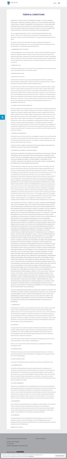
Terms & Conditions (41, 438)
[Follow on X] (2, 117)
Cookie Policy (31, 456)
